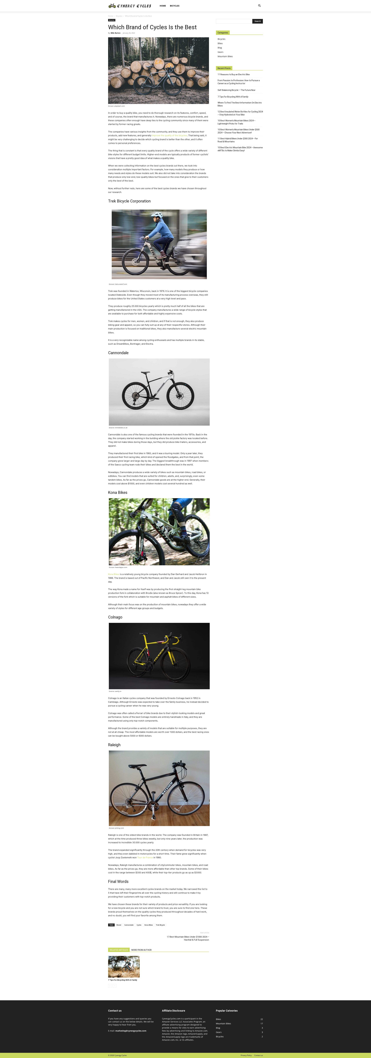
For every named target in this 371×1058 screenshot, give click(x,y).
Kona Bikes (113, 574)
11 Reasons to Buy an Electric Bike (234, 74)
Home (163, 5)
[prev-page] (110, 986)
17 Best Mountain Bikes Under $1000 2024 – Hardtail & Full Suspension (188, 938)
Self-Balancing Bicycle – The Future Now (236, 90)
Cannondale (128, 925)
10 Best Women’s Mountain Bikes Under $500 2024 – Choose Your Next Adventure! (239, 131)
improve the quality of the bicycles (169, 135)
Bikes (220, 43)
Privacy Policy (246, 1055)
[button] (259, 6)
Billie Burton (115, 33)
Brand (119, 925)
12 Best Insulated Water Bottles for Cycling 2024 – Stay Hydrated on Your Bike (240, 113)
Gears (220, 52)
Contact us (258, 1055)
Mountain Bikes (225, 56)
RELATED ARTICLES (119, 950)
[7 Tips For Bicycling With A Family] (124, 967)
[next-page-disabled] (114, 986)
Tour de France (145, 857)
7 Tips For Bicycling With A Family (122, 980)
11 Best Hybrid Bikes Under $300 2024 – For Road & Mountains (238, 140)
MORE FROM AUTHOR (141, 950)
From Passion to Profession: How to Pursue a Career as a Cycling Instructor (239, 82)
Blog (220, 47)
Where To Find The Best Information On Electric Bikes (240, 104)
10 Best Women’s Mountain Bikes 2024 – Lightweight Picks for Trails (236, 122)
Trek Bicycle (160, 925)
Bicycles (174, 5)
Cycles (139, 925)
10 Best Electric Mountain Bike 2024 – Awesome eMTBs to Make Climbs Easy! (240, 149)
